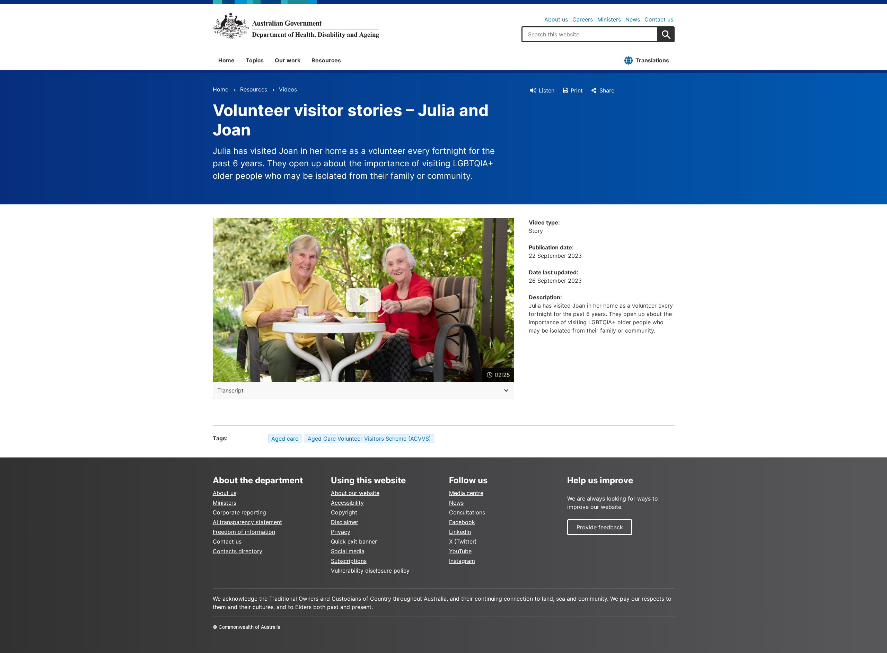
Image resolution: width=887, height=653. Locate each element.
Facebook (462, 522)
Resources (326, 60)
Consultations (467, 512)
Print (577, 90)
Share (606, 90)
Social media (348, 551)
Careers (582, 19)
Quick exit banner (354, 541)
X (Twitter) (463, 541)
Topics (255, 60)
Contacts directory (237, 551)
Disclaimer (344, 522)
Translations (652, 60)
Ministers (609, 19)
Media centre (466, 492)
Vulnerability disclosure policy (370, 570)
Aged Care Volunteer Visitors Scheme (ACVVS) (369, 438)
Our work (287, 60)
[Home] (296, 25)
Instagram (462, 560)
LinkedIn (460, 531)
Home (226, 60)
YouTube (460, 551)
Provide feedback (600, 527)
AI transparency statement (247, 522)
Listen (546, 90)
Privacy (340, 531)
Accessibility (347, 502)
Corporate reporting (239, 512)
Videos (288, 89)
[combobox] (589, 34)
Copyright (344, 512)
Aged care (284, 438)
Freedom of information (244, 531)
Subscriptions (349, 560)
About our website (355, 492)
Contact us (658, 19)
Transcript (230, 390)
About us (556, 19)
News (632, 19)
